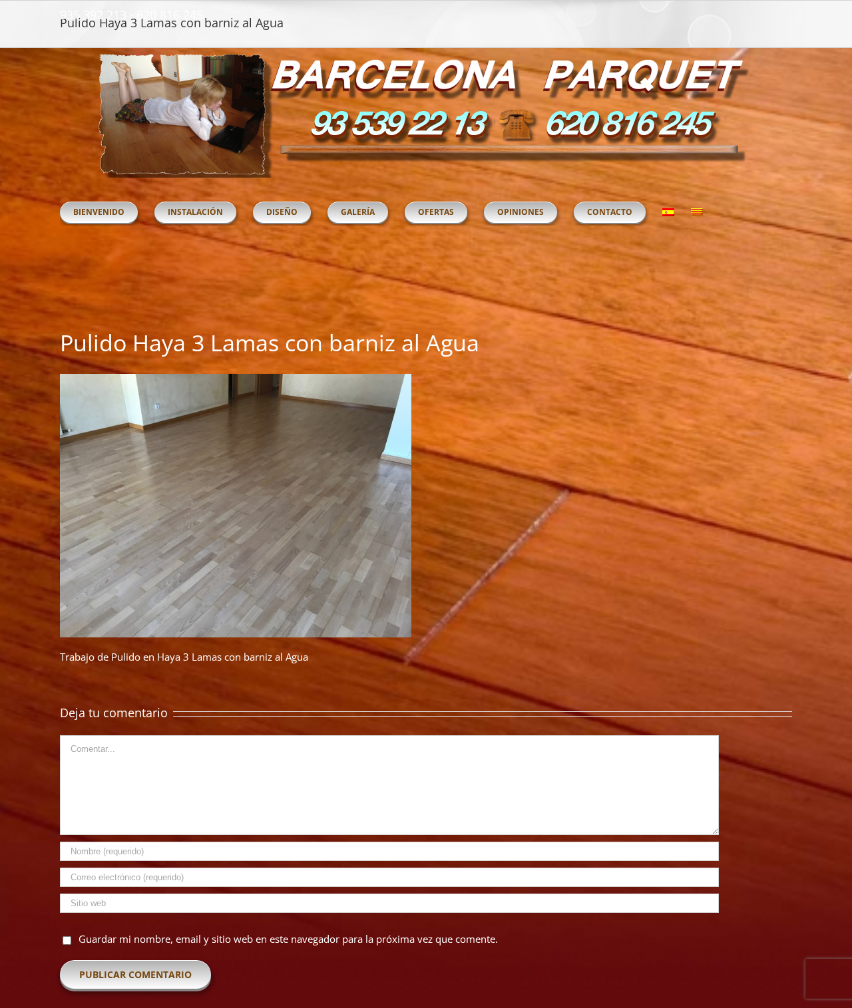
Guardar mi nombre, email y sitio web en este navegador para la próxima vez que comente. (288, 938)
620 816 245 (169, 15)
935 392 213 (93, 15)
